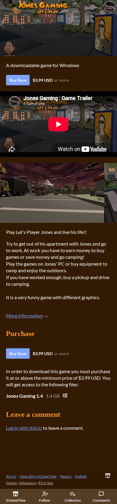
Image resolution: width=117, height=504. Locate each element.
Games (11, 483)
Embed (80, 476)
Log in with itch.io (24, 428)
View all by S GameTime (38, 476)
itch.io (11, 476)
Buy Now (17, 80)
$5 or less (45, 483)
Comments (101, 500)
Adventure (27, 483)
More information (24, 315)
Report (65, 476)
